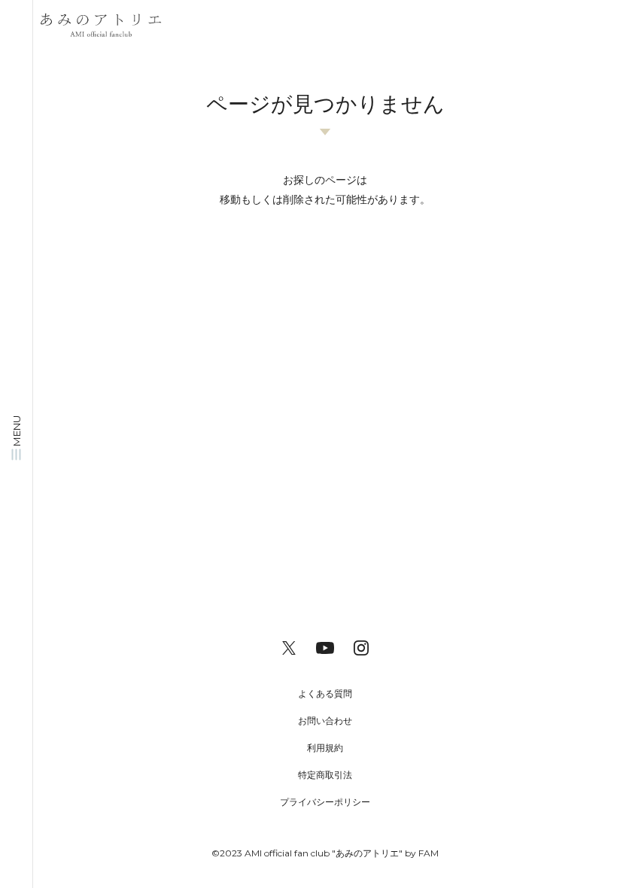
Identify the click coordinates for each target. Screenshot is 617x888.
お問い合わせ (325, 720)
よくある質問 (325, 693)
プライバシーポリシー (325, 801)
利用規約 (325, 747)
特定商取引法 (325, 774)
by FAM (422, 853)
